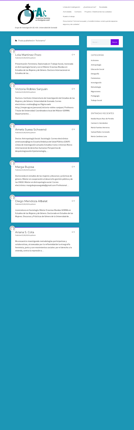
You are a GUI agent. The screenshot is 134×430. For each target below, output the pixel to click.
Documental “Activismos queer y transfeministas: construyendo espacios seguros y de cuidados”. (90, 22)
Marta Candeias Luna (99, 136)
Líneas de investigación (71, 7)
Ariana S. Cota (24, 232)
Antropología (96, 65)
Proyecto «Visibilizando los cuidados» (98, 12)
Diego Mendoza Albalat (31, 201)
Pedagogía (95, 96)
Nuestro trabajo (69, 16)
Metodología (96, 87)
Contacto (78, 12)
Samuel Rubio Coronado (100, 132)
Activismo (95, 60)
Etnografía (95, 73)
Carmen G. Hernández (99, 123)
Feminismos (95, 78)
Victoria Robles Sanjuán (31, 89)
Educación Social (97, 69)
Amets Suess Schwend (30, 129)
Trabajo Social (96, 100)
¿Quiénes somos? (89, 7)
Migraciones (95, 91)
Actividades (67, 12)
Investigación (96, 82)
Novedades (103, 7)
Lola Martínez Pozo (28, 54)
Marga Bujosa (24, 166)
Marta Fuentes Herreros (100, 127)
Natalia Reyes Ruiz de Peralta (102, 118)
